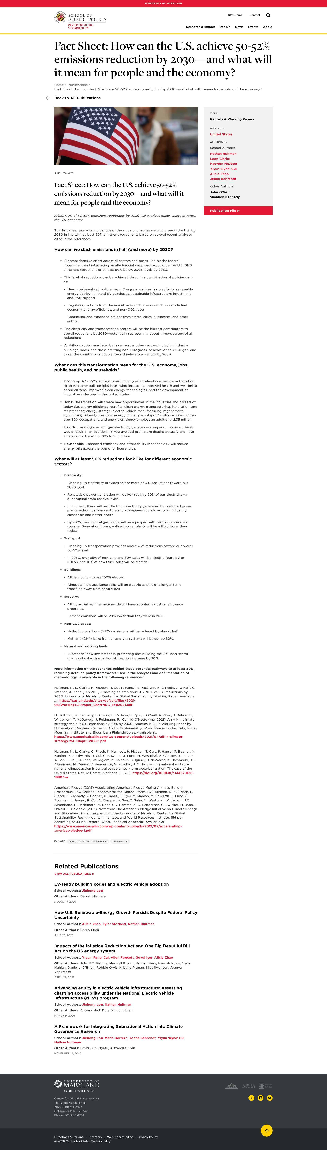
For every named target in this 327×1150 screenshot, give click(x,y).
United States (221, 134)
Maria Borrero (116, 1038)
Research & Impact (200, 27)
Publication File (223, 210)
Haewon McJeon (223, 164)
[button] (268, 15)
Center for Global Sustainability (88, 841)
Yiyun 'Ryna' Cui (223, 169)
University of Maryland (163, 3)
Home (59, 85)
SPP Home (235, 15)
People (225, 27)
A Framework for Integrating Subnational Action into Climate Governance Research (118, 1029)
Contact (254, 15)
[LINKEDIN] (260, 1098)
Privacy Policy (147, 1137)
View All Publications (72, 873)
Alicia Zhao (219, 174)
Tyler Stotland (114, 924)
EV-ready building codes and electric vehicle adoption (111, 884)
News (239, 27)
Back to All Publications (77, 98)
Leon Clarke (220, 159)
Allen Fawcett (122, 957)
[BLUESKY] (270, 1098)
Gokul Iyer (144, 957)
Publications (78, 85)
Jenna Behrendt (223, 179)
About (268, 27)
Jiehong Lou (92, 890)
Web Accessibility (120, 1137)
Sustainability (120, 841)
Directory (95, 1137)
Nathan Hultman (223, 153)
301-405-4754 (74, 1115)
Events (253, 27)
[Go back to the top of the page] (267, 1131)
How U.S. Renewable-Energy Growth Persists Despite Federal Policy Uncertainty (125, 915)
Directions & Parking (69, 1137)
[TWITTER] (251, 1098)
